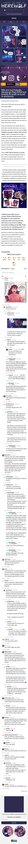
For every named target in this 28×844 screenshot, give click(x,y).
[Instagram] (11, 78)
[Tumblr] (18, 78)
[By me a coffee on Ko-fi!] (20, 832)
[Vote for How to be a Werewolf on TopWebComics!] (14, 841)
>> (23, 21)
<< (4, 21)
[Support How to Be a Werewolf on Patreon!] (8, 832)
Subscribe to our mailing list (14, 817)
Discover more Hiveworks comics (10, 84)
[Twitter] (4, 78)
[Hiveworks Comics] (24, 78)
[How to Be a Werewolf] (14, 5)
